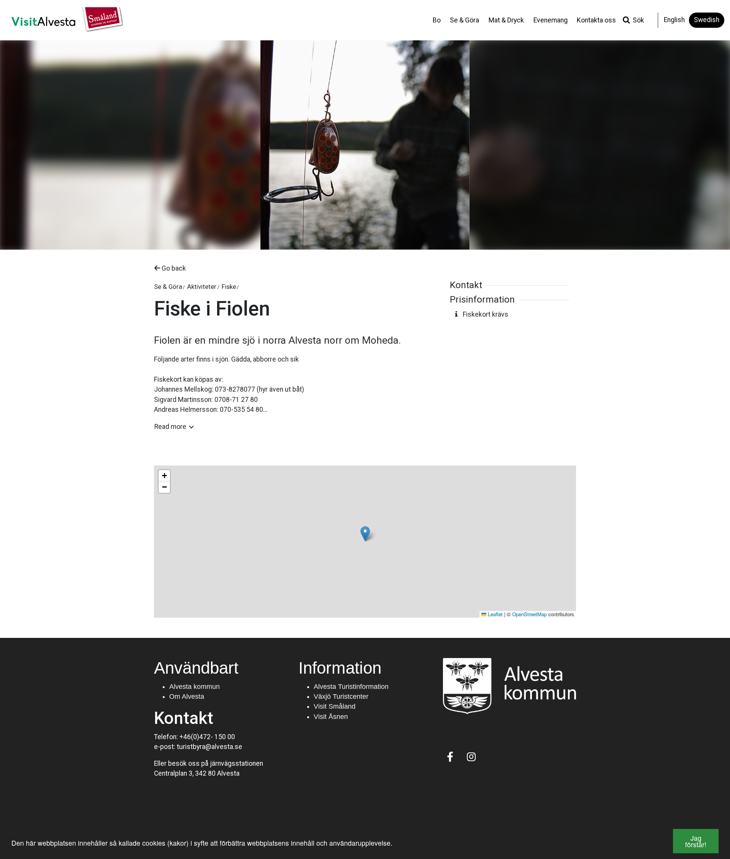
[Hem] (64, 20)
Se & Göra (464, 20)
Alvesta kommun (194, 686)
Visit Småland (334, 706)
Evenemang (550, 20)
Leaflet (494, 614)
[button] (365, 534)
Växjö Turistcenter (341, 696)
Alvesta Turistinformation (351, 686)
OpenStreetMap (529, 614)
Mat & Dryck (506, 20)
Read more (170, 426)
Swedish (706, 20)
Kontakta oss (596, 20)
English (674, 20)
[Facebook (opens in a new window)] (450, 756)
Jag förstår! (695, 841)
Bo (437, 20)
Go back (173, 268)
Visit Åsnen (331, 716)
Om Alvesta (186, 696)
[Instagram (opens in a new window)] (471, 756)
